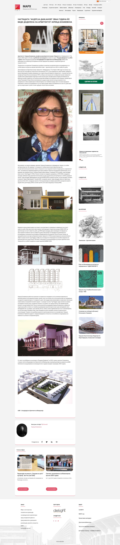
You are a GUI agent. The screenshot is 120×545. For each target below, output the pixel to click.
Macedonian (102, 1)
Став (84, 7)
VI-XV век (51, 4)
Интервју (88, 7)
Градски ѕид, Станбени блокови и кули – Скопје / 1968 (90, 290)
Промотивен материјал (85, 518)
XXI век (85, 4)
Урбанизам (70, 7)
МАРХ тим (81, 514)
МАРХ (27, 6)
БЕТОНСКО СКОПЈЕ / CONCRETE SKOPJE (89, 530)
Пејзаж (74, 10)
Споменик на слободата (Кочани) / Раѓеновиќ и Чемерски (88, 312)
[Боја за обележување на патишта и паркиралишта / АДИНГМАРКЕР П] (91, 253)
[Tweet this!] (46, 442)
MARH (58, 541)
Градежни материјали (97, 10)
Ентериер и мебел (98, 4)
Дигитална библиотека (85, 522)
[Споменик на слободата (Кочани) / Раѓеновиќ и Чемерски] (91, 302)
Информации (80, 10)
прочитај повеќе (23, 489)
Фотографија (68, 10)
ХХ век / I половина (67, 4)
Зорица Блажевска (36, 427)
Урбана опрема (63, 7)
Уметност (61, 10)
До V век (46, 4)
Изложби (94, 7)
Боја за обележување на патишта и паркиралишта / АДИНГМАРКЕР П (89, 265)
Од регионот (87, 10)
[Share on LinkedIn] (51, 442)
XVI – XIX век (58, 4)
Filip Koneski (44, 424)
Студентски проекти (53, 7)
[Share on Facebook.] (42, 442)
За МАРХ (81, 509)
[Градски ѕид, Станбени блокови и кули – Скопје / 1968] (91, 279)
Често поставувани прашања (87, 526)
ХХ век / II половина (78, 4)
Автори (90, 4)
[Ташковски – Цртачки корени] (91, 226)
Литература (44, 7)
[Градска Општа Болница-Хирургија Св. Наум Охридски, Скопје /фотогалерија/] (91, 325)
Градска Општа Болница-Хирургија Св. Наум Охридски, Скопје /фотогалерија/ (90, 336)
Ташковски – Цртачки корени (87, 240)
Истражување (78, 7)
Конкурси (100, 7)
